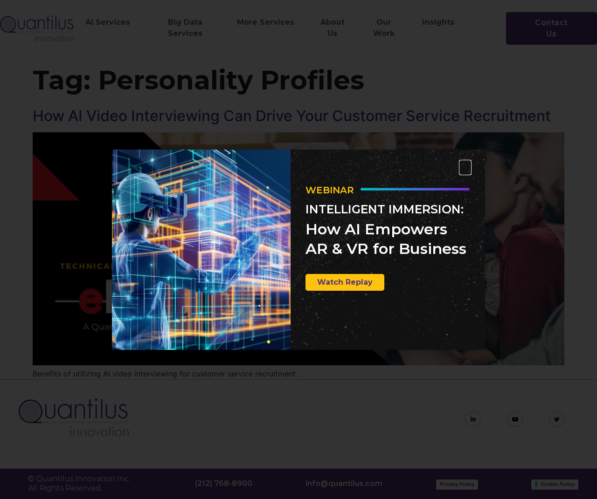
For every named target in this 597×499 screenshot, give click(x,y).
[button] (465, 167)
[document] (298, 249)
